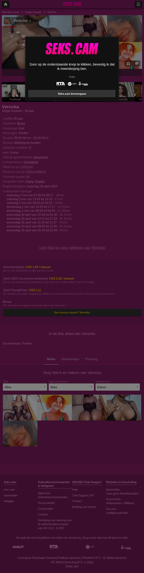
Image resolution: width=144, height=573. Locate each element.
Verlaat (72, 76)
